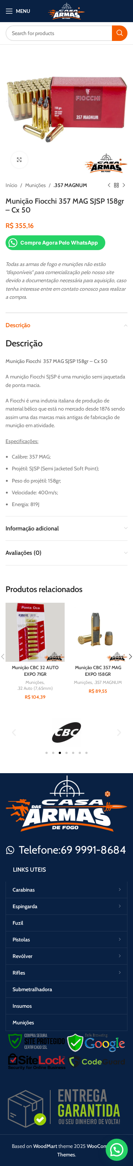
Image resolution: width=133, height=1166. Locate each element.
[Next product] (123, 185)
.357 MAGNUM (70, 185)
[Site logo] (66, 10)
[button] (13, 732)
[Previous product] (109, 185)
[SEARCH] (119, 33)
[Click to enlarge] (19, 160)
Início (11, 185)
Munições (35, 185)
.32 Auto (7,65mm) (35, 688)
